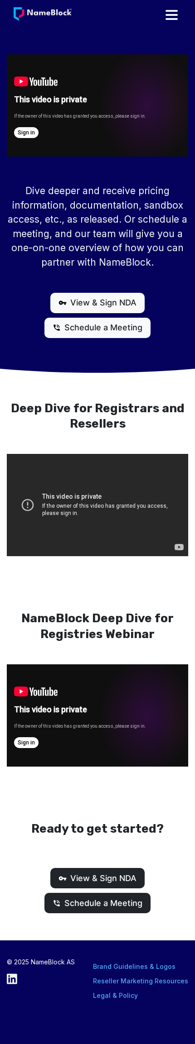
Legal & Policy (115, 995)
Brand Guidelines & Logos (134, 966)
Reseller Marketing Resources (140, 981)
